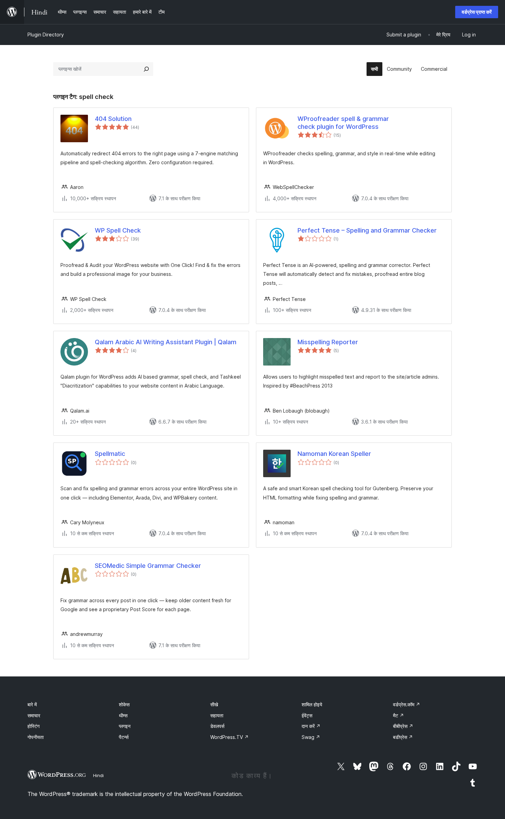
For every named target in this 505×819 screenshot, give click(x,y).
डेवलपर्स (217, 726)
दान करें (311, 726)
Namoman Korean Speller (334, 453)
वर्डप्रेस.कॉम (406, 704)
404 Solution (113, 118)
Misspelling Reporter (328, 342)
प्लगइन (125, 726)
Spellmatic (110, 453)
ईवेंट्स (307, 715)
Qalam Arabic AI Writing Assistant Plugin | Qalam (165, 342)
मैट (398, 715)
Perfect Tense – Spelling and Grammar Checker (367, 230)
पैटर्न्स (123, 737)
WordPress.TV (229, 737)
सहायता (216, 715)
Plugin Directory (45, 34)
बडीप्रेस (403, 737)
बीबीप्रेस (403, 726)
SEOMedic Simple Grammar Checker (148, 565)
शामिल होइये (312, 704)
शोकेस (124, 704)
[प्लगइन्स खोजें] (146, 69)
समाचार (33, 715)
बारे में (32, 704)
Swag (311, 737)
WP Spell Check (118, 230)
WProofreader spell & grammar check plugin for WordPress (343, 122)
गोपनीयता (35, 737)
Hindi (98, 775)
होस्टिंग (33, 726)
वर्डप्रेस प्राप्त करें (477, 12)
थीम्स (123, 715)
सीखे (214, 704)
